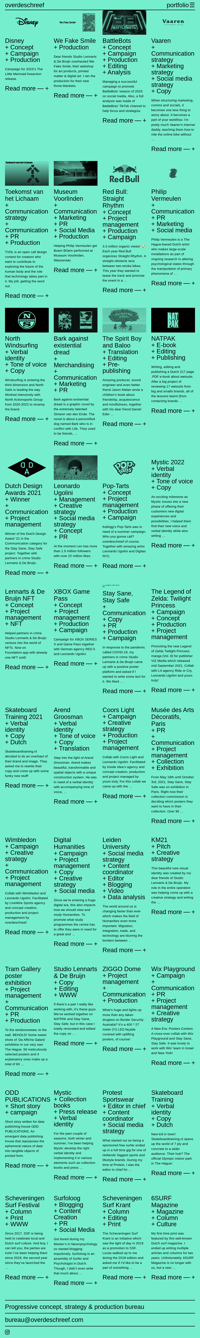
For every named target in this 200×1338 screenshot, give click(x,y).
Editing (117, 66)
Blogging (120, 884)
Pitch (163, 846)
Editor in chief (126, 1106)
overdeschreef (24, 5)
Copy (164, 91)
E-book (166, 345)
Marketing (72, 217)
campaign (23, 1112)
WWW (68, 994)
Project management (120, 221)
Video (116, 890)
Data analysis (126, 897)
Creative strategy (68, 508)
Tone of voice (28, 364)
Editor (116, 878)
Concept (21, 47)
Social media (174, 230)
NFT (16, 623)
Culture (167, 1224)
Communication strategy (172, 56)
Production (25, 59)
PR (14, 236)
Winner (20, 499)
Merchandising (74, 365)
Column (21, 1211)
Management (77, 499)
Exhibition (170, 767)
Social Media (77, 230)
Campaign (24, 53)
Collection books (70, 1102)
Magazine (170, 1211)
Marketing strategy (167, 69)
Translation (123, 351)
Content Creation (67, 1214)
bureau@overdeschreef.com (44, 1319)
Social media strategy (171, 81)
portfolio (178, 5)
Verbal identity (16, 355)
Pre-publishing (116, 367)
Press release (78, 1111)
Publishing (171, 357)
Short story (25, 1106)
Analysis (119, 72)
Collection (170, 761)
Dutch (18, 742)
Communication (26, 230)
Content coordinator (117, 868)
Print (16, 1217)
